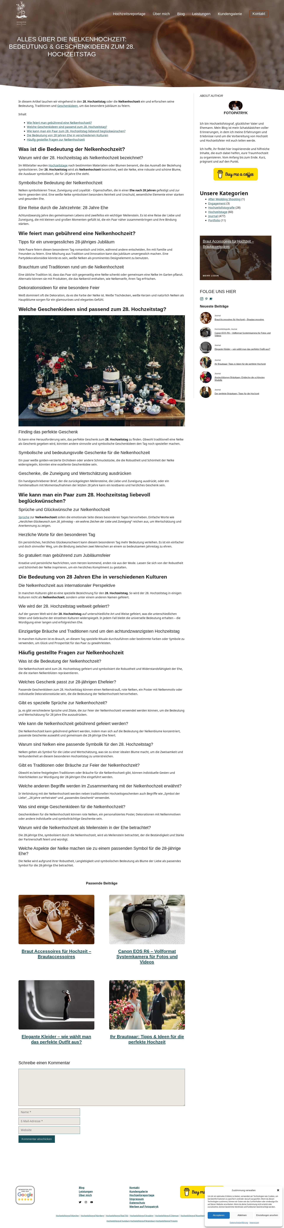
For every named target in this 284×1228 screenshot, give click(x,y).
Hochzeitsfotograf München (67, 1215)
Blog (181, 14)
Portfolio (214, 220)
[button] (278, 1190)
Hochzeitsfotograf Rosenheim (193, 1215)
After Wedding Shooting (224, 199)
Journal (213, 216)
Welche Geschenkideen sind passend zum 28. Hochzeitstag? (67, 127)
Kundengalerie (230, 14)
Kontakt (258, 14)
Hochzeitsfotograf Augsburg (118, 1221)
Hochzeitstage (58, 165)
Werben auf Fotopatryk (144, 1206)
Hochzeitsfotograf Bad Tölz (117, 1215)
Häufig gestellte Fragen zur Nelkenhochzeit (56, 140)
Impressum (254, 1222)
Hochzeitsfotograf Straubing (141, 1215)
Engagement (217, 203)
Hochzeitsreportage (129, 14)
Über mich (161, 14)
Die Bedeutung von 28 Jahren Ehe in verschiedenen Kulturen (67, 135)
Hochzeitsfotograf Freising (167, 1221)
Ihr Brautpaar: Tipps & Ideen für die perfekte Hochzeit (240, 364)
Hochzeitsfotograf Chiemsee (167, 1215)
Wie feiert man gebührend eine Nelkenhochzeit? (59, 123)
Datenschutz (137, 1202)
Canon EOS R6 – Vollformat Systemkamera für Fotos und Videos (147, 956)
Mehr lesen (211, 275)
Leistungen (201, 14)
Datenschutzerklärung (239, 1222)
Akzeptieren (218, 1215)
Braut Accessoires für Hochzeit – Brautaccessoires (239, 319)
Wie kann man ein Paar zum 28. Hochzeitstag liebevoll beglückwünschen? (76, 131)
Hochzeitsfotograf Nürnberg (92, 1215)
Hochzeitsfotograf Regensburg (142, 1221)
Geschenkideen (67, 106)
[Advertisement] (213, 45)
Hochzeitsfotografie (221, 208)
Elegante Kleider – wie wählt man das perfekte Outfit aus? (242, 349)
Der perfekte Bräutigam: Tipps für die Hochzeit (237, 393)
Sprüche (23, 517)
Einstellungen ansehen (267, 1215)
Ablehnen (242, 1215)
